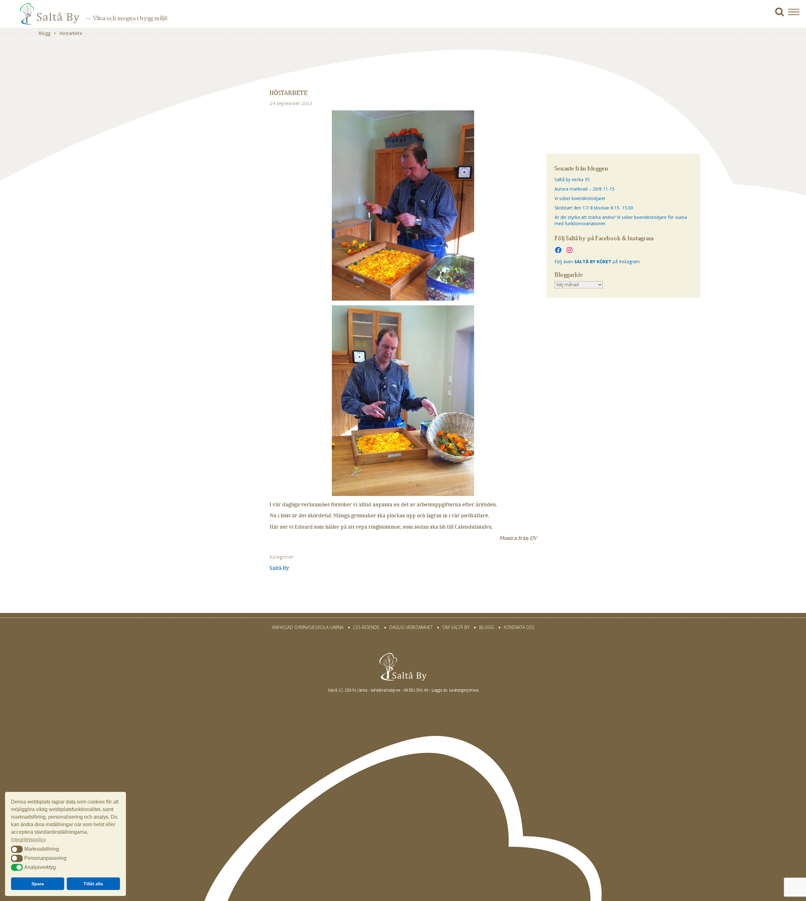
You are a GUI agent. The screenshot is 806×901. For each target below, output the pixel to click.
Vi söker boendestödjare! (579, 198)
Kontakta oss (519, 627)
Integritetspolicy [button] (28, 839)
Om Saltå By (455, 627)
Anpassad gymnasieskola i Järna (307, 627)
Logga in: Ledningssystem (455, 690)
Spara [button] (37, 883)
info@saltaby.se (385, 690)
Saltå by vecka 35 (572, 179)
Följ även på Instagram (597, 261)
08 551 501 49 (415, 690)
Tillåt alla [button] (93, 883)
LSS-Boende (366, 627)
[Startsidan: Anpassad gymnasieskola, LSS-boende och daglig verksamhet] (41, 18)
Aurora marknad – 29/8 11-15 (584, 189)
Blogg (44, 33)
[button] (796, 12)
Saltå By (279, 568)
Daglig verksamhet (411, 627)
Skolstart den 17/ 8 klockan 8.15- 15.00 (593, 208)
